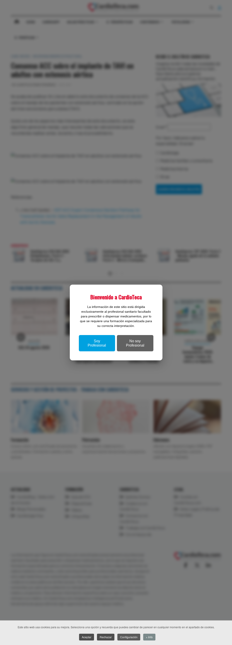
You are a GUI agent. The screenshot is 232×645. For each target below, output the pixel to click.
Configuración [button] (129, 637)
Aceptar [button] (86, 637)
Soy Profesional (97, 343)
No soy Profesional (135, 343)
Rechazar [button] (106, 637)
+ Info (149, 637)
